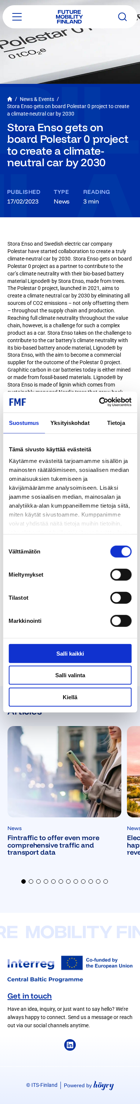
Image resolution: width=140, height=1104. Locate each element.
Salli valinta (70, 675)
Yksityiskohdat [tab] (69, 422)
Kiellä (70, 697)
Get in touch (29, 995)
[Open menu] (17, 16)
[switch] (120, 574)
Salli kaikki (70, 653)
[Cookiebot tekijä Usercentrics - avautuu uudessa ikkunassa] (99, 402)
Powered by (89, 1085)
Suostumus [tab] (24, 422)
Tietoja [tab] (116, 422)
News (61, 201)
